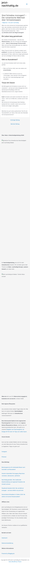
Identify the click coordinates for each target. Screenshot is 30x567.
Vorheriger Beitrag (15, 120)
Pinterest (4, 456)
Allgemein (4, 22)
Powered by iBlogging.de (8, 553)
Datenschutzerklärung (7, 543)
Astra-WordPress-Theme (15, 561)
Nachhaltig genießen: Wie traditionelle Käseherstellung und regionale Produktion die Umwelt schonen (13, 482)
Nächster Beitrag (15, 124)
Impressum (4, 538)
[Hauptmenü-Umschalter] (26, 4)
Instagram (4, 451)
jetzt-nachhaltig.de (10, 4)
